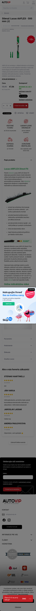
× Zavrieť (31, 289)
